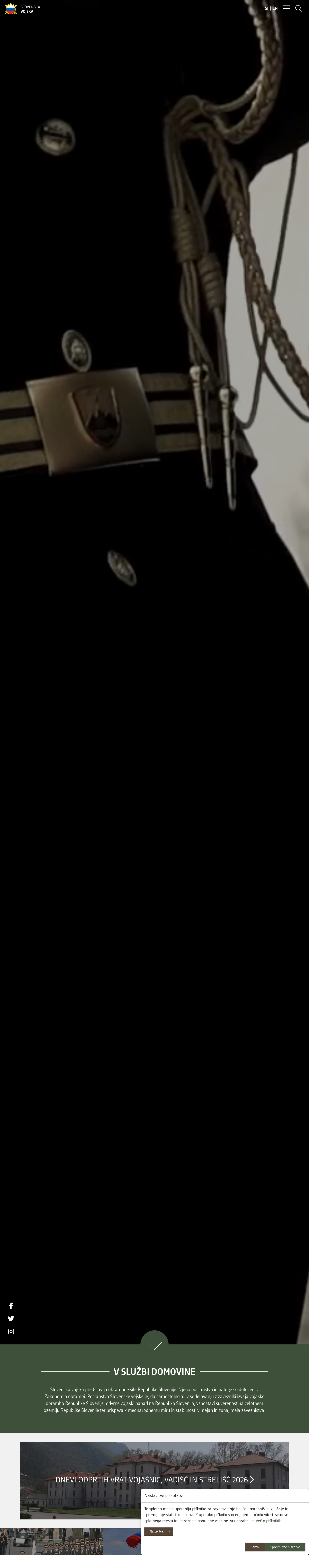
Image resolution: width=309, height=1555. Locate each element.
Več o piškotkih (268, 1520)
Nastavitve (156, 1531)
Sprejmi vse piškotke (285, 1547)
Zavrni (255, 1547)
